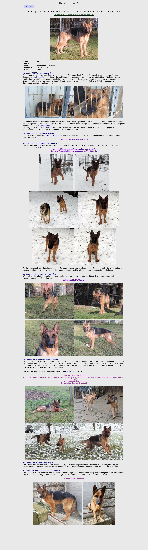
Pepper (56, 135)
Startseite (29, 6)
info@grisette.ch (46, 126)
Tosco (50, 75)
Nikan (69, 371)
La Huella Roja (40, 77)
